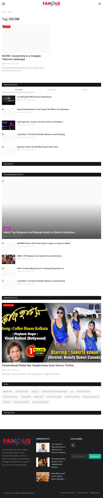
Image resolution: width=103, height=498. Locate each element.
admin (4, 64)
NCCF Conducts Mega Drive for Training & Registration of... (41, 268)
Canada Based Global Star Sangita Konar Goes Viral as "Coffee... (38, 365)
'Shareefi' (6, 402)
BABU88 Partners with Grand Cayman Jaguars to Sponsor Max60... (44, 243)
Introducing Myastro (21, 402)
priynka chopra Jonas (91, 397)
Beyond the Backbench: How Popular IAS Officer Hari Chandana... (43, 109)
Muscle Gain (7, 391)
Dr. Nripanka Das (22, 391)
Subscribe (95, 456)
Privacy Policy (82, 493)
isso (71, 391)
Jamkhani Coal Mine (72, 397)
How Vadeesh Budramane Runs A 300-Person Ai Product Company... (58, 448)
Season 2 (35, 391)
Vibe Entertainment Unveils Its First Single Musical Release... (58, 463)
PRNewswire (94, 493)
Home (4, 12)
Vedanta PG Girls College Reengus (54, 391)
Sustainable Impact (10, 397)
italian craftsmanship (40, 402)
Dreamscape (25, 397)
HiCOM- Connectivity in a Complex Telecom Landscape (21, 57)
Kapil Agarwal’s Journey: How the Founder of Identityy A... (40, 122)
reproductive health (54, 397)
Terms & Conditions (67, 493)
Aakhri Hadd (38, 397)
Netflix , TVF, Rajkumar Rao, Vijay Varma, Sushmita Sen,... (40, 256)
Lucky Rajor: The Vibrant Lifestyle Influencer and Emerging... (41, 134)
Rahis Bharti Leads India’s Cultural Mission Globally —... (59, 476)
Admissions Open (83, 391)
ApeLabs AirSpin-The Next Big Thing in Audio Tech (37, 147)
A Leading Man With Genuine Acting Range (34, 97)
